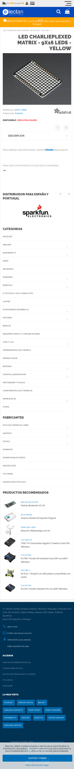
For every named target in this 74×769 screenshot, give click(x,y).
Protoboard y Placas (14, 382)
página (49, 150)
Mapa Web (7, 686)
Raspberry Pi (9, 253)
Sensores (8, 277)
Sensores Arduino (13, 725)
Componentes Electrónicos (17, 391)
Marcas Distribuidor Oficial (17, 662)
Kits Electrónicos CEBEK (16, 425)
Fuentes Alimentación (14, 374)
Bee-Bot (42, 702)
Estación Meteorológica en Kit (35, 531)
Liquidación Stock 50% (14, 482)
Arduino (7, 245)
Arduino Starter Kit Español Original (38, 518)
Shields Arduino (56, 718)
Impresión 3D (9, 399)
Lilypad (6, 301)
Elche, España (24, 640)
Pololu (6, 441)
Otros (6, 407)
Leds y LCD (8, 342)
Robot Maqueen (53, 710)
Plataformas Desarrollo (16, 309)
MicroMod (8, 269)
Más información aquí (37, 765)
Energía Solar (10, 358)
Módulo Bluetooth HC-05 (33, 505)
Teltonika (8, 474)
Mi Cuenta (8, 680)
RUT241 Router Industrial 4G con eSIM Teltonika (44, 589)
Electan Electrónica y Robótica (49, 742)
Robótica (7, 285)
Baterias (7, 366)
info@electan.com (22, 633)
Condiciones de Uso (13, 668)
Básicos (7, 326)
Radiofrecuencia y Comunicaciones (21, 334)
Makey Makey (35, 710)
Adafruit (7, 433)
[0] (67, 12)
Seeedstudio (9, 466)
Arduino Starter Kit (13, 710)
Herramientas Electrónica (17, 350)
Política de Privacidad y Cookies (19, 674)
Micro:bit (7, 237)
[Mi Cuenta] (27, 3)
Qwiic (6, 261)
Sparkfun (8, 449)
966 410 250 (12, 627)
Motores (7, 318)
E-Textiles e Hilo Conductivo (18, 293)
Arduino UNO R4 (25, 702)
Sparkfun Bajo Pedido (14, 458)
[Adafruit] (62, 114)
